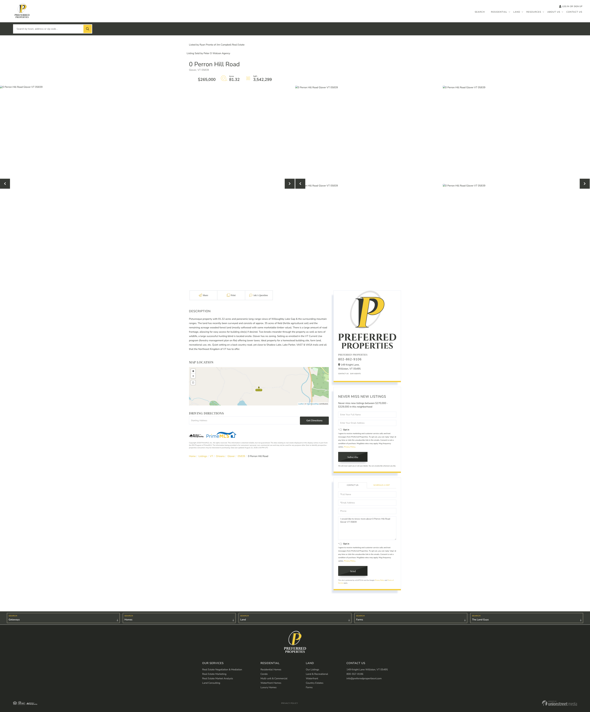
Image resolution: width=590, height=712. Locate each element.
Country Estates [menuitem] (314, 683)
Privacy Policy (349, 447)
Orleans (220, 456)
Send (353, 571)
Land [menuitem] (516, 11)
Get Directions (314, 420)
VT (211, 456)
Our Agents (355, 374)
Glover (231, 456)
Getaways (14, 619)
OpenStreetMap (313, 404)
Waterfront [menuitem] (312, 678)
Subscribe (352, 457)
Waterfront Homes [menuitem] (270, 683)
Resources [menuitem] (533, 11)
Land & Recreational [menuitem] (317, 674)
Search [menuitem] (480, 11)
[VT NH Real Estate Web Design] (559, 703)
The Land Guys (480, 619)
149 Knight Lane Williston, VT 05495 (367, 669)
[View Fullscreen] (193, 382)
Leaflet (301, 404)
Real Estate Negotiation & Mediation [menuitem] (222, 669)
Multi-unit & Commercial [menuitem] (273, 678)
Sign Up (578, 6)
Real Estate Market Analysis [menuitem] (217, 678)
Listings (203, 456)
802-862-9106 (350, 359)
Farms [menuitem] (309, 687)
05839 (241, 456)
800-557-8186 (354, 674)
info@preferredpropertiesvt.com (364, 678)
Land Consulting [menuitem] (211, 683)
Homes (128, 619)
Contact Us (343, 374)
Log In (565, 6)
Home (192, 456)
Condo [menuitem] (263, 674)
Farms (359, 619)
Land (243, 619)
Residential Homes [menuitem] (270, 669)
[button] (87, 29)
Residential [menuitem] (499, 11)
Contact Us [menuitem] (574, 11)
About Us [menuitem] (553, 11)
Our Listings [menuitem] (312, 669)
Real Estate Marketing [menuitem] (214, 674)
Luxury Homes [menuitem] (268, 687)
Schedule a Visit (381, 485)
